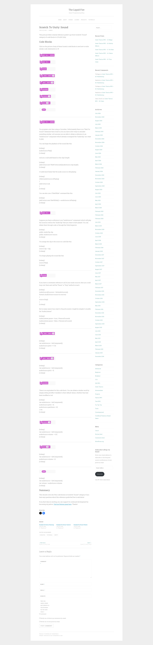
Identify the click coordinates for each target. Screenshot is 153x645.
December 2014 (99, 356)
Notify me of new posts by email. (50, 621)
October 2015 (99, 320)
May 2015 (97, 338)
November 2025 (99, 117)
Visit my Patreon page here (63, 504)
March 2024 (98, 164)
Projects (84, 19)
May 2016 (97, 305)
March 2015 (98, 345)
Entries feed (98, 434)
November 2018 (99, 229)
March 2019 (98, 226)
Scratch (42, 535)
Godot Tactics (99, 387)
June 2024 (98, 153)
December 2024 (99, 139)
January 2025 (99, 135)
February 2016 (99, 309)
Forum (71, 19)
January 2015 (99, 353)
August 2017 (98, 269)
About (65, 19)
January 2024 (99, 171)
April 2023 (98, 204)
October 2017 (99, 262)
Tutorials (91, 19)
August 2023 (98, 189)
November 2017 (99, 258)
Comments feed (100, 438)
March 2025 (98, 128)
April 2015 (98, 342)
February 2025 (99, 131)
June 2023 (98, 197)
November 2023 (99, 178)
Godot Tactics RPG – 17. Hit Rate (104, 49)
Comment (43, 562)
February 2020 (99, 218)
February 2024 (99, 168)
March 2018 (98, 244)
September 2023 (100, 186)
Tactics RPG (98, 397)
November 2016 (99, 295)
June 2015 (98, 334)
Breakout (97, 376)
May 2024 (98, 157)
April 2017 (98, 280)
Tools (96, 408)
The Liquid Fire (76, 9)
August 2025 (98, 120)
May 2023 (98, 200)
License (76, 19)
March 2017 (98, 284)
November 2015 (99, 316)
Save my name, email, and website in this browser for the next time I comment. (45, 607)
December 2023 (99, 175)
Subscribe (100, 474)
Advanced (98, 368)
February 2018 (99, 247)
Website (42, 596)
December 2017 (99, 255)
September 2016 (99, 302)
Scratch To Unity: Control (63, 525)
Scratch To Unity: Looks (44, 543)
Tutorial (50, 535)
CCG (96, 379)
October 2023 (99, 182)
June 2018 (98, 236)
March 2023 (98, 207)
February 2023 (99, 211)
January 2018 (99, 251)
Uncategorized (99, 412)
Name (42, 584)
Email (42, 590)
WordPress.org (99, 441)
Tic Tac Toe (98, 405)
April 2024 (98, 160)
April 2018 (98, 240)
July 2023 (98, 193)
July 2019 (97, 222)
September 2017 (99, 265)
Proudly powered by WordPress (48, 634)
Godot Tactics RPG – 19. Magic (104, 40)
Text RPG (98, 401)
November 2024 (99, 142)
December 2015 (99, 313)
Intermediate (99, 390)
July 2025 (98, 124)
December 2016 (99, 291)
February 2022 (99, 215)
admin (50, 30)
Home (60, 19)
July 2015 (97, 331)
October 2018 (99, 233)
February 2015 (99, 349)
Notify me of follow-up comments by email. (53, 618)
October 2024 (99, 146)
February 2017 (99, 287)
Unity (56, 535)
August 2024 (98, 149)
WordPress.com (57, 635)
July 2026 (98, 113)
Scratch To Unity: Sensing (46, 525)
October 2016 (99, 298)
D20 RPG (97, 383)
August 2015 (98, 327)
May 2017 (97, 276)
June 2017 (98, 273)
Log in (97, 430)
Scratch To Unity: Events (80, 525)
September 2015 (99, 324)
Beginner (48, 532)
